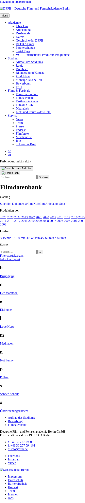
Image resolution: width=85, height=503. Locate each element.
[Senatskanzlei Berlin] (14, 469)
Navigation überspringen (15, 1)
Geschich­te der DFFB (29, 40)
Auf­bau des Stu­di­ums (29, 62)
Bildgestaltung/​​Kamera (30, 72)
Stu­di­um (13, 58)
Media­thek (22, 108)
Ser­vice (12, 115)
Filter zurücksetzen (12, 255)
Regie (19, 65)
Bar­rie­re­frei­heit (17, 483)
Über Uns (22, 26)
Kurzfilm (39, 203)
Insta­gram (14, 459)
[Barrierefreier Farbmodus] (16, 168)
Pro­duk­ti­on (23, 76)
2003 (81, 220)
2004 (74, 220)
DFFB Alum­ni (25, 44)
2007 (53, 220)
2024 (17, 217)
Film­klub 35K (24, 105)
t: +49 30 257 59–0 (20, 442)
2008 (45, 220)
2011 (24, 220)
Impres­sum (15, 476)
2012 (17, 220)
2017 (67, 217)
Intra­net (12, 494)
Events (20, 37)
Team (19, 122)
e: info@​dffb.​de (18, 449)
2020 (46, 217)
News (19, 119)
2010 (31, 220)
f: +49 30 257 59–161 (21, 445)
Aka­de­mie (14, 22)
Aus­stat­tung (23, 29)
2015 (81, 217)
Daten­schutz (15, 480)
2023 (24, 217)
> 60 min (60, 238)
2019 (53, 217)
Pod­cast (21, 130)
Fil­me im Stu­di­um (27, 94)
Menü (5, 15)
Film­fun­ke (22, 133)
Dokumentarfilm (22, 203)
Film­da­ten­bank (25, 97)
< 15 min (5, 238)
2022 (31, 217)
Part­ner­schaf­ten (25, 47)
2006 (60, 220)
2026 (3, 217)
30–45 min (33, 238)
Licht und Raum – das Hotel (33, 112)
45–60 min (47, 238)
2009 (38, 220)
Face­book (14, 455)
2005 (67, 220)
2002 (3, 224)
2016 (74, 217)
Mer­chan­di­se (24, 137)
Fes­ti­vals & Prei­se (27, 101)
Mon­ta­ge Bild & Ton (29, 80)
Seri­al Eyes (23, 51)
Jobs (18, 140)
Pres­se (20, 126)
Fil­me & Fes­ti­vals (19, 90)
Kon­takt (13, 487)
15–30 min (19, 238)
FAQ (19, 87)
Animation (52, 203)
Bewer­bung (23, 83)
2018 (60, 217)
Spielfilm (5, 203)
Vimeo (12, 463)
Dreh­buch (22, 69)
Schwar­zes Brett (26, 144)
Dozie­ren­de (23, 33)
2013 (10, 220)
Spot (62, 203)
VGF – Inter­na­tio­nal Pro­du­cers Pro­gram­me (43, 54)
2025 (10, 217)
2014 (3, 220)
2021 (39, 217)
